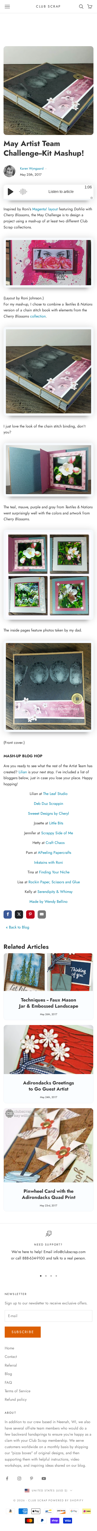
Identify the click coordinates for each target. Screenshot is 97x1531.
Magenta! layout (45, 209)
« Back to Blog (17, 927)
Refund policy (16, 1399)
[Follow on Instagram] (19, 1478)
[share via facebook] (8, 915)
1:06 (88, 187)
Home (9, 1348)
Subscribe (23, 1332)
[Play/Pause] (10, 191)
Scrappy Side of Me (57, 833)
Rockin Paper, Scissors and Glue (54, 882)
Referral (11, 1365)
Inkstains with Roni (48, 862)
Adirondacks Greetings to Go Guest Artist (48, 1085)
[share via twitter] (19, 915)
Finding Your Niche (54, 872)
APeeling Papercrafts (54, 852)
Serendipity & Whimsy (55, 891)
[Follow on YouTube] (43, 1478)
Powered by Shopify (66, 1500)
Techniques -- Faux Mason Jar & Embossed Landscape (48, 1003)
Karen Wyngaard (32, 168)
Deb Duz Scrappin (48, 803)
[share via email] (42, 915)
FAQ (8, 1382)
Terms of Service (17, 1391)
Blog (8, 1373)
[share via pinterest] (30, 915)
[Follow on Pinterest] (31, 1478)
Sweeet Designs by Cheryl (48, 813)
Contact (11, 1356)
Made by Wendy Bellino (48, 901)
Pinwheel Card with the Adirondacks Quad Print (48, 1194)
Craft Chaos (55, 842)
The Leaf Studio (55, 793)
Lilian (23, 772)
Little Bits (56, 823)
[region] (48, 1249)
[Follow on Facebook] (7, 1478)
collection (38, 316)
